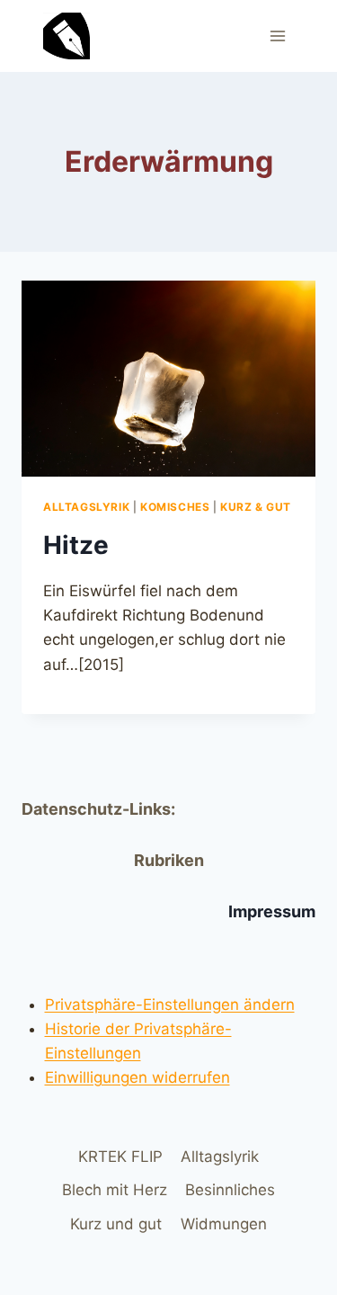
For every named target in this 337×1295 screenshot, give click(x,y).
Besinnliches (230, 1190)
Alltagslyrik (86, 507)
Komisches (174, 507)
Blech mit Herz (114, 1190)
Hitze (76, 545)
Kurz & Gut (255, 507)
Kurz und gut (116, 1224)
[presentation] (168, 379)
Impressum (271, 911)
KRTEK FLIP (120, 1157)
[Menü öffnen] (277, 35)
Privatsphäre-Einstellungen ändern (170, 1005)
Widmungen (224, 1224)
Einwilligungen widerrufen (137, 1077)
